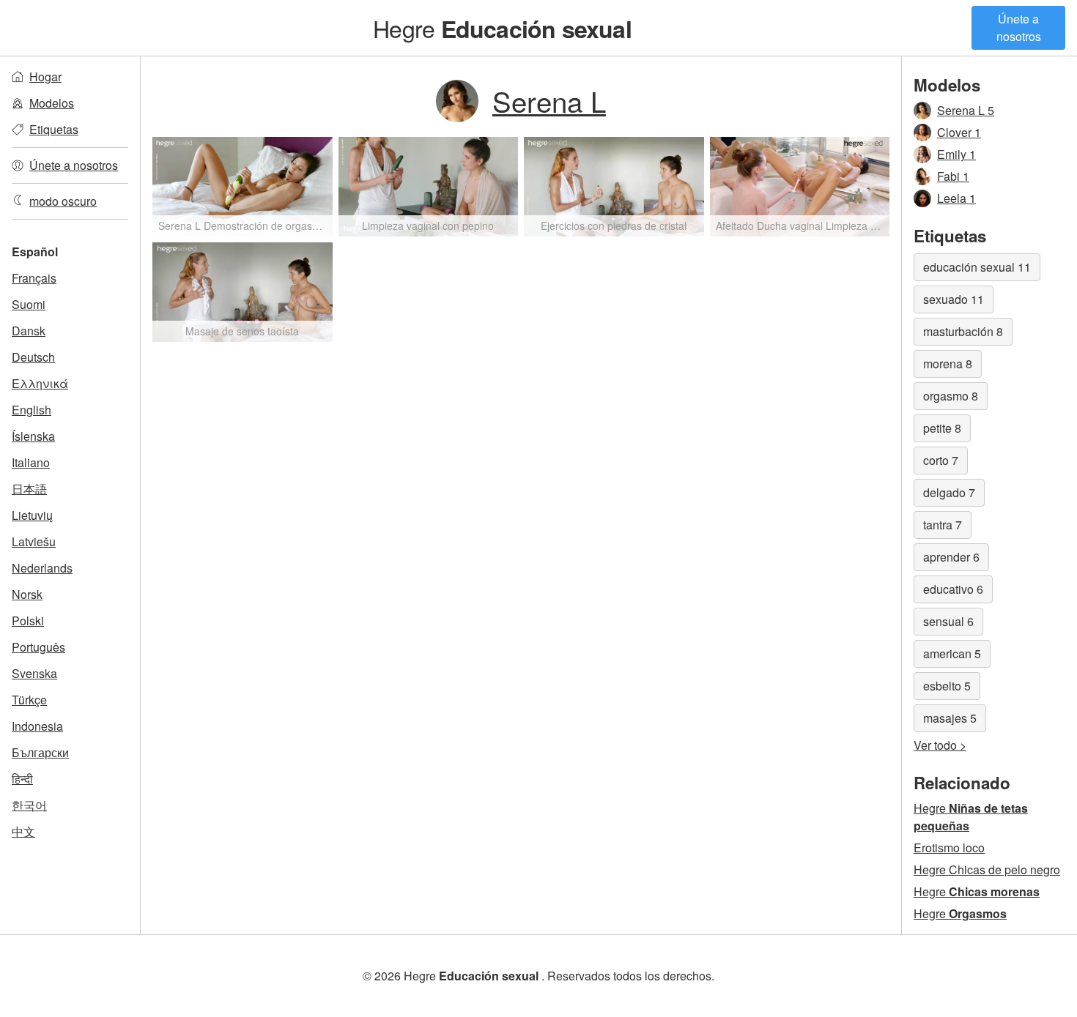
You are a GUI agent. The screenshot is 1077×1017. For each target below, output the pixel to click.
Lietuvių (32, 515)
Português (38, 646)
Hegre (502, 28)
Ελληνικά (40, 383)
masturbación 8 (963, 331)
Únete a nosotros (1018, 27)
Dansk (28, 330)
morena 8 (947, 363)
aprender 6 (951, 556)
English (31, 409)
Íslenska (33, 436)
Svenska (34, 673)
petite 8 (942, 428)
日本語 (29, 488)
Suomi (28, 304)
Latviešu (34, 541)
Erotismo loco (949, 847)
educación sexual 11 (977, 266)
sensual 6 (948, 621)
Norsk (27, 594)
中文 (23, 831)
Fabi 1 (953, 176)
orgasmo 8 (950, 395)
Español (35, 251)
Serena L (549, 101)
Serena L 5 (965, 110)
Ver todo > (940, 745)
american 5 (952, 653)
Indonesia (37, 726)
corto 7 (940, 460)
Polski (28, 620)
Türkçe (29, 699)
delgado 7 (949, 492)
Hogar (45, 76)
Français (34, 277)
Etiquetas (53, 129)
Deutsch (33, 357)
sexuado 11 (953, 299)
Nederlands (42, 567)
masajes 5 (950, 717)
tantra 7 (942, 524)
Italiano (31, 462)
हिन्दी (22, 778)
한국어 (29, 805)
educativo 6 (953, 589)
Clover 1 (959, 132)
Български (40, 752)
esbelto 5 (947, 685)
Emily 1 (956, 154)
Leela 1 (956, 198)
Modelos (51, 102)
